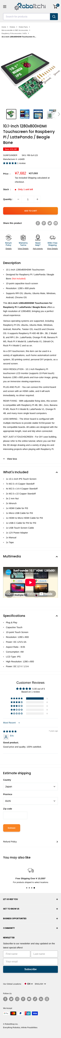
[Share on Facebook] (38, 223)
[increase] (37, 199)
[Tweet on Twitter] (50, 223)
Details (9, 249)
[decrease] (18, 199)
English (39, 984)
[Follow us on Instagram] (17, 999)
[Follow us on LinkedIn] (41, 999)
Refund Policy (10, 841)
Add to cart (30, 211)
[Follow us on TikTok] (35, 999)
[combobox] (26, 16)
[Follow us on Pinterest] (23, 999)
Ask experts (38, 249)
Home (4, 27)
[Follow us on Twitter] (11, 999)
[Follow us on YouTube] (29, 999)
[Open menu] (4, 6)
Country (7, 780)
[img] (10, 731)
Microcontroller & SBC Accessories (15, 30)
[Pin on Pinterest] (44, 223)
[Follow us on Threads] (47, 999)
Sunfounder (10, 155)
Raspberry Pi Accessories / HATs (14, 33)
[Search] (54, 16)
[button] (59, 114)
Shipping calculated (37, 178)
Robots (12, 27)
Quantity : (8, 199)
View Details (23, 249)
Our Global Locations (12, 984)
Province (7, 794)
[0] (55, 6)
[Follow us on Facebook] (5, 999)
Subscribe (30, 969)
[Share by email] (55, 223)
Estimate (11, 828)
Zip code (7, 808)
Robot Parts (23, 27)
